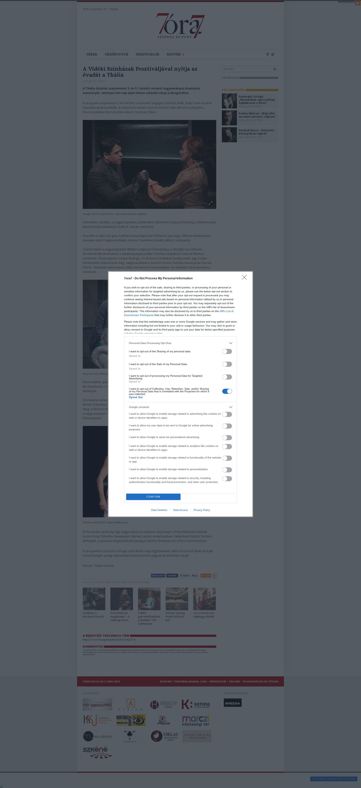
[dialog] (180, 394)
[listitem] (180, 343)
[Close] (245, 278)
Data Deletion (159, 509)
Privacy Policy (202, 509)
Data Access (180, 509)
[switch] (227, 351)
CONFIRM (153, 496)
